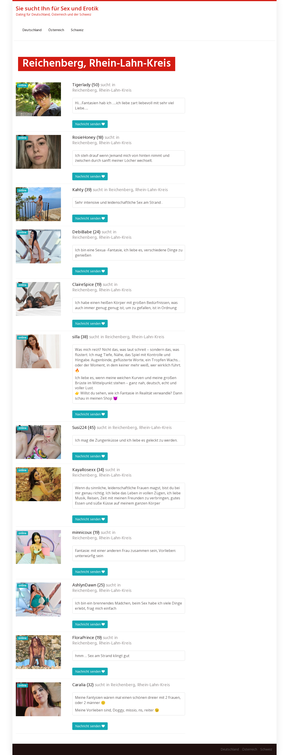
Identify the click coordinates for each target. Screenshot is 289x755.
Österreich (56, 30)
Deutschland (32, 30)
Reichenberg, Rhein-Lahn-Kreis (101, 90)
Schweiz (77, 30)
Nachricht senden (88, 124)
